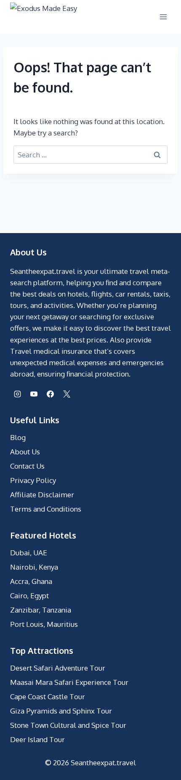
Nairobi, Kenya (34, 566)
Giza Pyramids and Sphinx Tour (61, 710)
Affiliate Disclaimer (42, 494)
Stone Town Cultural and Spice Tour (68, 725)
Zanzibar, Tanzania (40, 609)
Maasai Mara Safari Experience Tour (69, 682)
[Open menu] (163, 16)
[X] (66, 394)
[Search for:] (90, 154)
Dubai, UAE (28, 552)
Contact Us (27, 466)
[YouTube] (34, 394)
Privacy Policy (33, 480)
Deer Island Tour (37, 739)
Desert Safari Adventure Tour (57, 667)
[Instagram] (17, 394)
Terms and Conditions (45, 508)
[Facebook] (50, 394)
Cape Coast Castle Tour (47, 696)
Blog (18, 437)
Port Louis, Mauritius (44, 624)
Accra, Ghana (31, 581)
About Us (25, 451)
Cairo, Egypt (29, 595)
